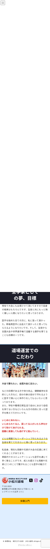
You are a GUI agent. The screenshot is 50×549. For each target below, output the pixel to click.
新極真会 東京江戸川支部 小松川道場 (19, 541)
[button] (25, 501)
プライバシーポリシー (25, 545)
